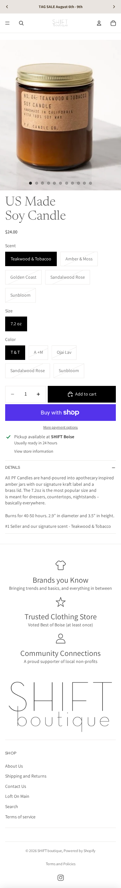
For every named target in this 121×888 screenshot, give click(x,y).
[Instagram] (61, 878)
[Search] (21, 23)
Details (12, 467)
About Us (14, 766)
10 (84, 183)
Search (11, 806)
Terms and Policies (61, 863)
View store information (33, 451)
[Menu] (7, 23)
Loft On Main (17, 796)
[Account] (99, 23)
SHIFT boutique (49, 850)
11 (90, 183)
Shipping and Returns (25, 776)
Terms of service (20, 817)
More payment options (60, 427)
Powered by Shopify (80, 850)
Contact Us (15, 786)
